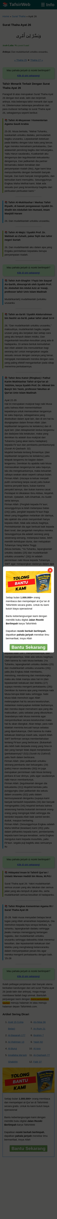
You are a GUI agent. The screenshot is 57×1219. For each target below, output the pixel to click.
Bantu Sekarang (28, 647)
